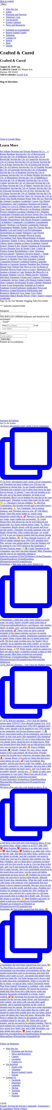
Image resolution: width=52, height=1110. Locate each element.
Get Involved (12, 20)
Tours (30, 227)
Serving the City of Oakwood (21, 183)
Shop (8, 43)
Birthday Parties (20, 227)
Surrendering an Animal (11, 232)
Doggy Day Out (40, 214)
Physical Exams (34, 235)
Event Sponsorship (15, 285)
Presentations (6, 227)
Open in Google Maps (10, 139)
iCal (26, 74)
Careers (35, 201)
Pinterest (15, 1096)
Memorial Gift (43, 269)
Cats (49, 206)
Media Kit (14, 293)
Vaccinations (6, 238)
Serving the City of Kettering (13, 172)
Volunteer (10, 35)
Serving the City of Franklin (31, 167)
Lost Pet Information (32, 230)
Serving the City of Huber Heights (24, 175)
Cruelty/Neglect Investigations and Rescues (27, 217)
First (4, 325)
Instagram (16, 1082)
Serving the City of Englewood (27, 164)
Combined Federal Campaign (33, 261)
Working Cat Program (17, 225)
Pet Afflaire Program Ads (11, 151)
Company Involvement (15, 282)
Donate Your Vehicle (9, 267)
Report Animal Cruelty (16, 32)
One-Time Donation (27, 259)
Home (28, 198)
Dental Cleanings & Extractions (35, 246)
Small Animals (12, 209)
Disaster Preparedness (10, 219)
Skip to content (7, 1)
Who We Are (12, 9)
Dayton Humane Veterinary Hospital (22, 234)
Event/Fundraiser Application (23, 288)
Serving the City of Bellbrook (13, 156)
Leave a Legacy (29, 269)
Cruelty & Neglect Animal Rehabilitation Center (22, 249)
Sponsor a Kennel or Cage (12, 272)
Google (19, 74)
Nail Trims (17, 238)
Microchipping (29, 238)
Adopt (9, 12)
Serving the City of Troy (23, 191)
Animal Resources (18, 290)
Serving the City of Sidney (20, 185)
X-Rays (21, 240)
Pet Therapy (39, 227)
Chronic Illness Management (39, 240)
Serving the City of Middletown (33, 177)
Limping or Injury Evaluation (27, 243)
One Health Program (15, 198)
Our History (44, 201)
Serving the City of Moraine (13, 180)
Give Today (25, 293)
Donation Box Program (38, 264)
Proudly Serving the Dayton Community (18, 1106)
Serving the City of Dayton (27, 162)
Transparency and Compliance (14, 204)
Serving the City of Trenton (23, 188)
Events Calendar (13, 22)
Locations (15, 201)
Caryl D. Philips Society (28, 274)
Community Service (9, 280)
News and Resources (15, 25)
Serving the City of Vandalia (23, 193)
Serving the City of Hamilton (33, 170)
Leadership (26, 201)
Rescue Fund (15, 269)
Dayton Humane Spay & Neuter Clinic (18, 248)
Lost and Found (15, 230)
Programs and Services (16, 14)
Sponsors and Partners (38, 204)
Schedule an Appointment (17, 30)
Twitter (15, 1093)
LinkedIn (16, 1085)
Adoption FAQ (33, 212)
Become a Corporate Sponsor (13, 264)
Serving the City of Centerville (24, 159)
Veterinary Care (13, 17)
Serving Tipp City (25, 196)
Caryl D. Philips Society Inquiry (25, 206)
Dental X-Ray (14, 246)
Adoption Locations (16, 212)
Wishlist (12, 274)
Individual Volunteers (9, 277)
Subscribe (5, 339)
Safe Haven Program (30, 219)
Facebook (16, 1080)
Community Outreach (38, 225)
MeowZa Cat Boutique (29, 209)
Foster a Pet (24, 280)
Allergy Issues (6, 243)
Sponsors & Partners (9, 420)
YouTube (16, 1090)
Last (36, 325)
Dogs (2, 209)
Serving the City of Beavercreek (30, 154)
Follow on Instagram (9, 1043)
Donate (9, 45)
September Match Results (11, 295)
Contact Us (11, 38)
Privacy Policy (30, 295)
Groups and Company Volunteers (35, 277)
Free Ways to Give (28, 267)
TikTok (15, 1088)
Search (9, 40)
